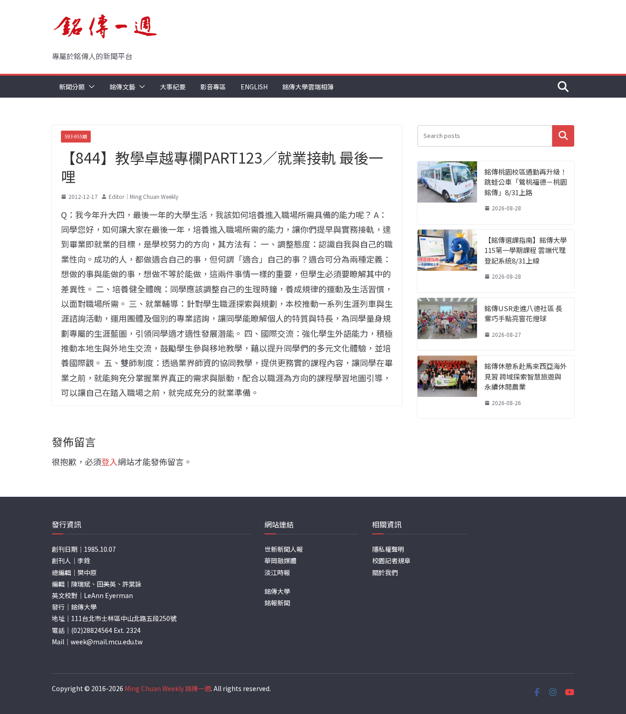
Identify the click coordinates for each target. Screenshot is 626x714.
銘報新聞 (277, 602)
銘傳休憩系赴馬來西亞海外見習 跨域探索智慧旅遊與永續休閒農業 (525, 376)
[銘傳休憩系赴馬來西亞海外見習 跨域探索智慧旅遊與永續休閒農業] (447, 387)
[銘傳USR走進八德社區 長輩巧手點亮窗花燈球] (447, 324)
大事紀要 (173, 86)
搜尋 (563, 136)
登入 (109, 461)
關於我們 (385, 572)
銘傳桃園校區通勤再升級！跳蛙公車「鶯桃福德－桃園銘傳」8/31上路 (525, 182)
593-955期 (76, 136)
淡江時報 (277, 572)
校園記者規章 (391, 560)
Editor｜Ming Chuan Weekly (143, 196)
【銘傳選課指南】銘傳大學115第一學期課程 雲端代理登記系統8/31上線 (525, 250)
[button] (90, 86)
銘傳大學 (277, 591)
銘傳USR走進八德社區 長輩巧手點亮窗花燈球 (523, 313)
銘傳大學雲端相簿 (308, 86)
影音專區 (213, 86)
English (254, 86)
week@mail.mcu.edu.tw (107, 641)
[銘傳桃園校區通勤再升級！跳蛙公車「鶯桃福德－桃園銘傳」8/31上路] (447, 192)
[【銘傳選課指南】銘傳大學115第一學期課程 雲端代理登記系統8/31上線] (447, 261)
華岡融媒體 (280, 560)
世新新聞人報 (283, 549)
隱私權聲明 (388, 549)
